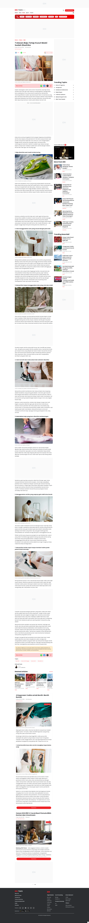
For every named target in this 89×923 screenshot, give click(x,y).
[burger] (73, 12)
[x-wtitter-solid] (47, 86)
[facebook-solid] (44, 86)
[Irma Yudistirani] (16, 666)
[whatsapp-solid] (41, 86)
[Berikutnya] (53, 741)
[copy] (51, 86)
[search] (63, 10)
